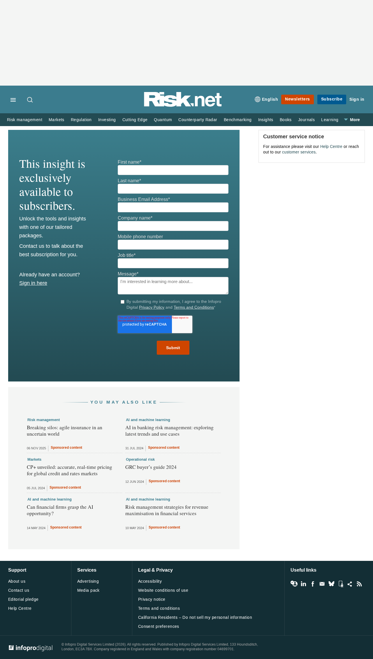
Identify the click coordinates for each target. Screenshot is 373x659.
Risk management (24, 119)
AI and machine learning (148, 420)
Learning (329, 119)
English (270, 99)
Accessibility (150, 581)
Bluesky (331, 583)
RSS (359, 583)
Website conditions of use (163, 590)
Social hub (349, 583)
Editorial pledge (23, 599)
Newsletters (297, 99)
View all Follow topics (294, 583)
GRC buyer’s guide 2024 (151, 467)
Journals (306, 119)
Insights (265, 119)
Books (286, 119)
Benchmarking (238, 119)
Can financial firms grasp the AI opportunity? (60, 509)
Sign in (357, 99)
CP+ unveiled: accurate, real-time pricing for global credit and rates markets (69, 470)
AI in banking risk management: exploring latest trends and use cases (169, 430)
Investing (107, 119)
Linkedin (303, 583)
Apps (340, 583)
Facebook (312, 583)
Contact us (18, 590)
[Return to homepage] (183, 106)
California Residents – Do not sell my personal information (195, 617)
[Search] (30, 100)
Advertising (88, 581)
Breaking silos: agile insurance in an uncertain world (64, 430)
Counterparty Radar (197, 119)
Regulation (81, 119)
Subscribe (332, 99)
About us (16, 581)
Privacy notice (152, 599)
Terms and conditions (159, 608)
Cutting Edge (135, 119)
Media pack (88, 590)
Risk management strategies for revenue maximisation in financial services (166, 509)
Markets (56, 119)
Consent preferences (158, 626)
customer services (299, 152)
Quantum (163, 119)
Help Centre (331, 146)
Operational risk (140, 459)
